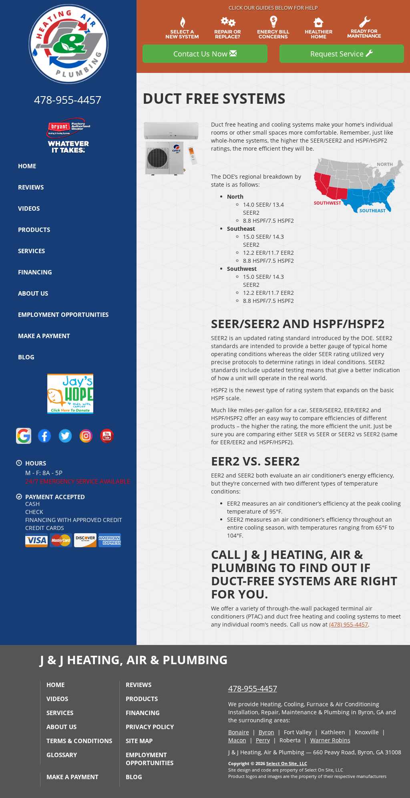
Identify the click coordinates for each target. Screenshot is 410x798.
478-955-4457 (252, 688)
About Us (33, 293)
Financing (35, 272)
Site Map (139, 741)
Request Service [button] (338, 53)
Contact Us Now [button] (201, 53)
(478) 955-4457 (348, 624)
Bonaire (238, 732)
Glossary (61, 755)
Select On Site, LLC (286, 763)
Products (34, 230)
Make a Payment (44, 336)
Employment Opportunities (63, 314)
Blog (26, 357)
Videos (29, 208)
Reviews (31, 187)
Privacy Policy (150, 727)
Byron (266, 732)
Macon (237, 740)
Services (31, 251)
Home (27, 166)
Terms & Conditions (79, 741)
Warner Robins (330, 740)
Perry (263, 740)
